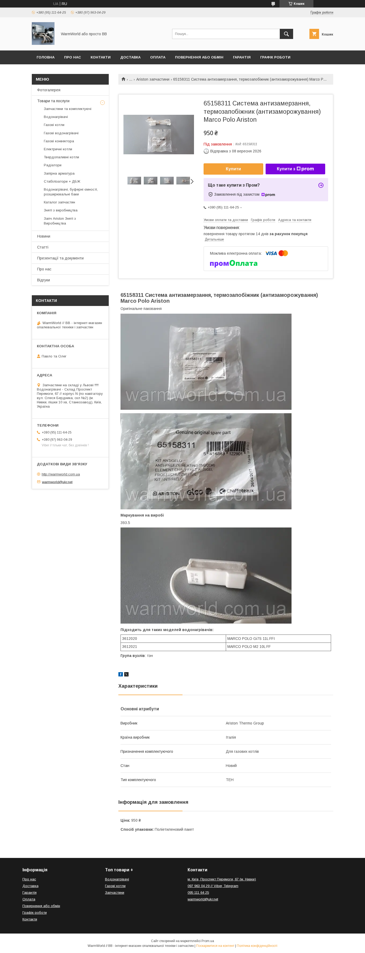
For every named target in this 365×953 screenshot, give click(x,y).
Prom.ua (207, 941)
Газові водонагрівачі (61, 133)
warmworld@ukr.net (57, 482)
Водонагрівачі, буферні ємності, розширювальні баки (71, 191)
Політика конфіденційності (257, 946)
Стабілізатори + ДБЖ (62, 181)
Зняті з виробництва (60, 210)
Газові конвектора (59, 141)
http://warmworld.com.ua (61, 474)
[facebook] (120, 675)
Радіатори (52, 165)
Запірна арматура (59, 173)
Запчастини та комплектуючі (67, 109)
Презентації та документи (60, 258)
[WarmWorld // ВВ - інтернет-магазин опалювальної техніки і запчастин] (43, 43)
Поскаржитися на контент (215, 946)
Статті (42, 247)
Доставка (130, 57)
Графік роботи (275, 57)
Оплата (157, 57)
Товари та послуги (53, 101)
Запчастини (114, 893)
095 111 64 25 (198, 893)
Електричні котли (58, 149)
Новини (43, 236)
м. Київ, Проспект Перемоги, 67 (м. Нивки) (222, 879)
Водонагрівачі (56, 117)
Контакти (101, 57)
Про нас (72, 57)
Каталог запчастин (59, 202)
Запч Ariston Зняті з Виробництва (60, 220)
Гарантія (242, 57)
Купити (233, 169)
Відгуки (43, 280)
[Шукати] (286, 34)
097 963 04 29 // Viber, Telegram (213, 886)
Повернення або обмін (199, 57)
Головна (46, 57)
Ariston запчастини (152, 79)
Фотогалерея (48, 90)
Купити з (286, 169)
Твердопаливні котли (61, 157)
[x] (126, 675)
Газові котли (54, 125)
